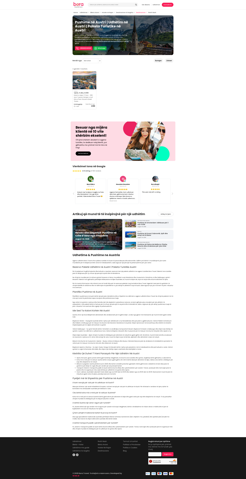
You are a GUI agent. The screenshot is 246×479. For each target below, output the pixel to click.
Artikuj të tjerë (166, 214)
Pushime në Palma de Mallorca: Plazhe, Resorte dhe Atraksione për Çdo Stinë (152, 245)
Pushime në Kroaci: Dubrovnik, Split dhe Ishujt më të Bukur (153, 234)
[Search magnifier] (136, 4)
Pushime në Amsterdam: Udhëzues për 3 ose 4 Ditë (153, 223)
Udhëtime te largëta (81, 451)
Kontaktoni (168, 5)
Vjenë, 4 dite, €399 (81, 93)
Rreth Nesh (152, 12)
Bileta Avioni (94, 12)
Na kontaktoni (83, 153)
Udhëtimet (156, 5)
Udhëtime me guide (81, 447)
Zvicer (169, 60)
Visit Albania (146, 5)
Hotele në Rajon (107, 12)
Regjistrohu (167, 454)
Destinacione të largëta (124, 12)
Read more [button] (113, 201)
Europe (158, 60)
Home (76, 12)
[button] (172, 194)
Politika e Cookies (130, 447)
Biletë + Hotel (78, 444)
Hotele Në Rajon (104, 447)
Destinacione (140, 12)
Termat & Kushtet (130, 441)
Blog (125, 451)
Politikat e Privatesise (131, 444)
